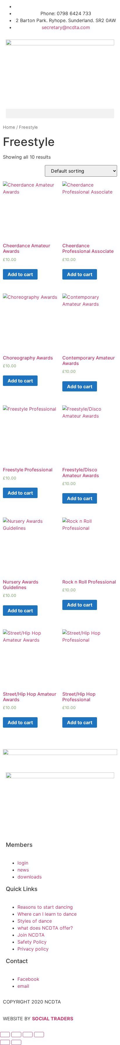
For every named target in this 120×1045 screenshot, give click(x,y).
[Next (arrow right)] (16, 1042)
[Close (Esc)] (39, 1034)
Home (9, 127)
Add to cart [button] (20, 274)
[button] (60, 113)
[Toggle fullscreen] (16, 1034)
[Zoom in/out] (5, 1034)
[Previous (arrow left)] (5, 1042)
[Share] (28, 1034)
